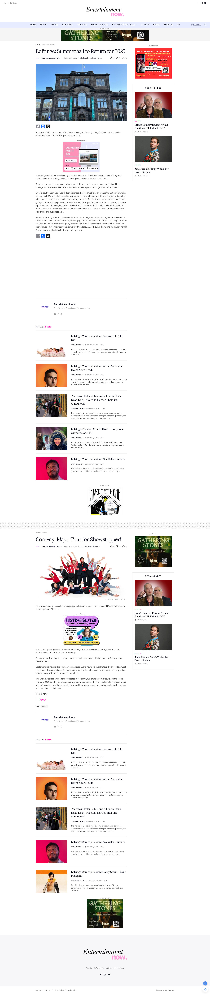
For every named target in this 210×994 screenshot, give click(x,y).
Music (43, 25)
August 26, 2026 (92, 345)
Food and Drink (99, 25)
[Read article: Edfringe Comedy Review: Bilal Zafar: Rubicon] (51, 468)
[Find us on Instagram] (202, 3)
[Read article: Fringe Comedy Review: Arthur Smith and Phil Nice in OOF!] (153, 105)
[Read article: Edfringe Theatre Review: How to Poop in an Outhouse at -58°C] (51, 438)
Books (156, 25)
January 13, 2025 (70, 58)
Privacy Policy (59, 990)
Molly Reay (77, 345)
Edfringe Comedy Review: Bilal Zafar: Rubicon (98, 459)
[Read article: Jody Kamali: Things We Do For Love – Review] (153, 149)
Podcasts (82, 25)
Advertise (47, 990)
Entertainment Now (51, 58)
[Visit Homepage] (105, 14)
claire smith (78, 408)
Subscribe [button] (196, 24)
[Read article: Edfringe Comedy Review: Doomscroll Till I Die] (51, 345)
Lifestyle (67, 25)
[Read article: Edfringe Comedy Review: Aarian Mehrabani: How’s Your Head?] (51, 375)
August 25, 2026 (92, 438)
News (99, 58)
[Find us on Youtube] (205, 3)
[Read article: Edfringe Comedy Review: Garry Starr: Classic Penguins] (51, 881)
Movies (54, 25)
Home (6, 3)
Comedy (145, 25)
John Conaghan (79, 880)
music (44, 706)
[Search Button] (205, 25)
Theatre (168, 25)
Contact (13, 3)
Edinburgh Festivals (123, 25)
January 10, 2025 (70, 546)
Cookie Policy (71, 990)
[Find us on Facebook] (198, 3)
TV (178, 25)
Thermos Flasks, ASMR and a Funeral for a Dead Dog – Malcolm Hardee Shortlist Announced (96, 399)
